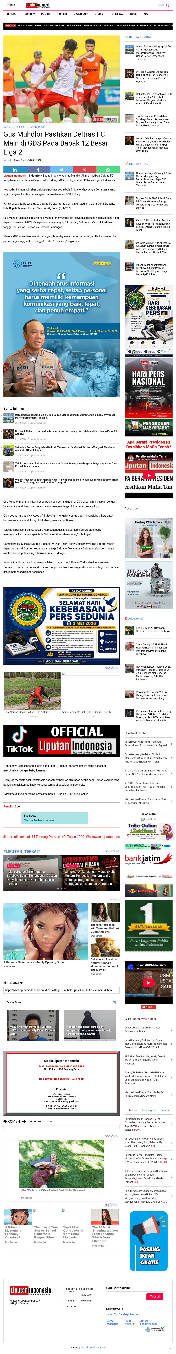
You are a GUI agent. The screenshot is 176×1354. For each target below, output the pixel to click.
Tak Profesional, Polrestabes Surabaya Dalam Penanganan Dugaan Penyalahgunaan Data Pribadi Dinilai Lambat (66, 465)
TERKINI (27, 14)
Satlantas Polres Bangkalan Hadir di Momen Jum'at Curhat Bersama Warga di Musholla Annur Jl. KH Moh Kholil (65, 448)
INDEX (133, 14)
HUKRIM (62, 14)
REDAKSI (71, 1306)
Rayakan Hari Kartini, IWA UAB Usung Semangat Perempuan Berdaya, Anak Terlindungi (152, 695)
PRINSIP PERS (86, 1289)
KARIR (71, 1301)
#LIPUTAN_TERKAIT (21, 851)
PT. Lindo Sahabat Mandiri (93, 1347)
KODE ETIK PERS (71, 1290)
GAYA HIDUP (81, 14)
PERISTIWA (116, 14)
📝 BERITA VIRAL (136, 163)
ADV (146, 14)
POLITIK (46, 14)
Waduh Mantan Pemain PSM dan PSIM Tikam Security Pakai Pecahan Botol (32, 1030)
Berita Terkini (38, 126)
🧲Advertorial (134, 618)
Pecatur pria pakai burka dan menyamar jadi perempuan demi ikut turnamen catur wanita (89, 1030)
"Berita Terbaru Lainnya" (40, 820)
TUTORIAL (86, 1301)
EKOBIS (99, 14)
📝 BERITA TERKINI (138, 37)
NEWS (12, 14)
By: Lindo (7, 160)
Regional (20, 126)
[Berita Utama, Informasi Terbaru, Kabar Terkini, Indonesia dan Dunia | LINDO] (37, 6)
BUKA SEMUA (111, 851)
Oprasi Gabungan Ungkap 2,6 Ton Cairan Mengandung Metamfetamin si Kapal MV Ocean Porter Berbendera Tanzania (65, 416)
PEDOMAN (86, 1295)
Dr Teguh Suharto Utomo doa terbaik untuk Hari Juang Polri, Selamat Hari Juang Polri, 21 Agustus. (66, 432)
